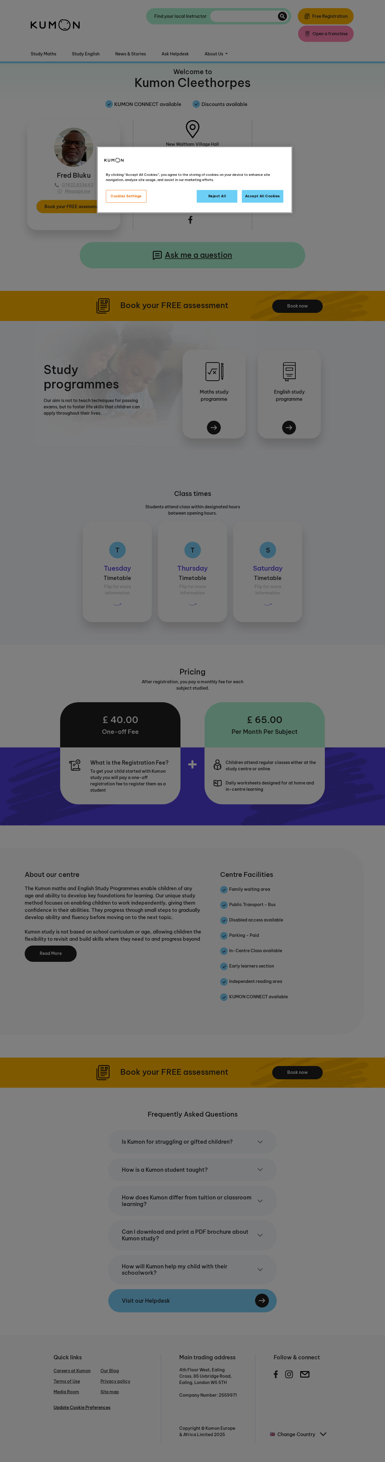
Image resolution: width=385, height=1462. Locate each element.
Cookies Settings (126, 196)
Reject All (217, 196)
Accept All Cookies (262, 196)
